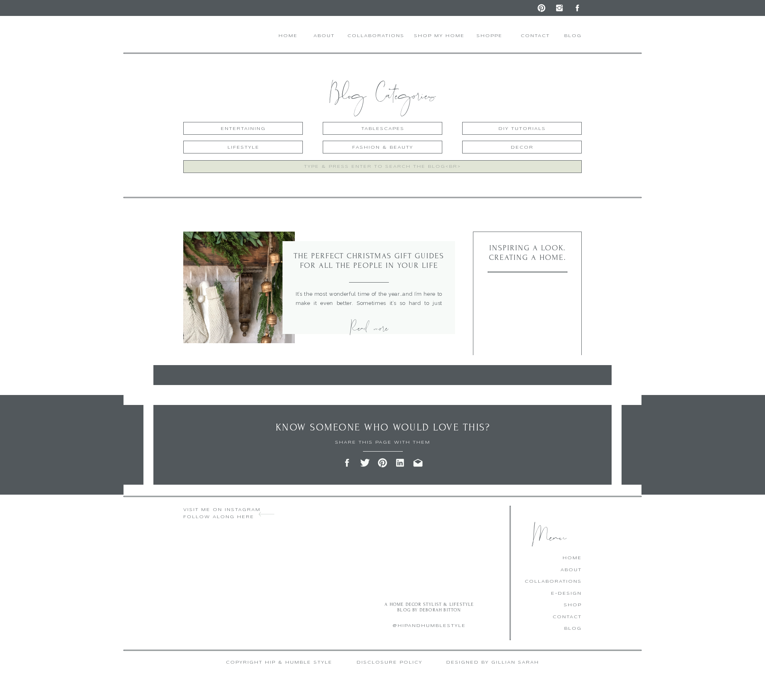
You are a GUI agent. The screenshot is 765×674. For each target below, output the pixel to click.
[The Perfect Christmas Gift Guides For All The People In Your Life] (239, 287)
